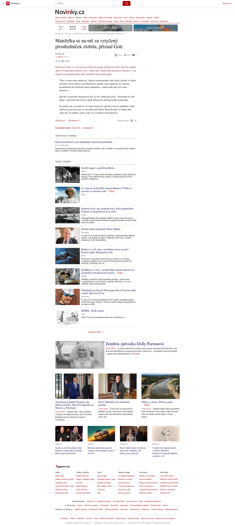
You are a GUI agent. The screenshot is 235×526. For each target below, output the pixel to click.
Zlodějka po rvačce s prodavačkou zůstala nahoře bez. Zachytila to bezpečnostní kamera (108, 271)
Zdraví (83, 256)
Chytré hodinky (157, 509)
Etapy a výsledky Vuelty (85, 479)
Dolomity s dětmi (145, 493)
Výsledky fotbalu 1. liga (106, 479)
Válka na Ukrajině (105, 17)
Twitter (72, 518)
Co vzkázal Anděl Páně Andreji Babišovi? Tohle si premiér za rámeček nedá (106, 190)
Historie (94, 21)
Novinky (58, 54)
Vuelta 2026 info (82, 476)
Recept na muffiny (125, 479)
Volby (85, 17)
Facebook (64, 518)
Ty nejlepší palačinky (126, 476)
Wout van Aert (81, 489)
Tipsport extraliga (104, 483)
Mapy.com (91, 501)
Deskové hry (135, 509)
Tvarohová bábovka (126, 486)
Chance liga (101, 476)
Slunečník (114, 505)
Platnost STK (165, 493)
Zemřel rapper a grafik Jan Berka (97, 167)
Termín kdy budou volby (64, 486)
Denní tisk (155, 21)
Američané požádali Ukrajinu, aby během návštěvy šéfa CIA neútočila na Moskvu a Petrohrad (74, 404)
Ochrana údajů (133, 518)
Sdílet (129, 55)
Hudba (83, 171)
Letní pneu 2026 (166, 476)
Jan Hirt (79, 483)
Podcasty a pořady (105, 21)
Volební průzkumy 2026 (64, 479)
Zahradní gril (156, 505)
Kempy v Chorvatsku (147, 476)
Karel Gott (76, 128)
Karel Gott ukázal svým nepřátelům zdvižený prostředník (83, 142)
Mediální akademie (106, 518)
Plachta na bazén (91, 505)
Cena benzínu (131, 501)
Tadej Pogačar (81, 486)
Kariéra (89, 518)
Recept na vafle (124, 489)
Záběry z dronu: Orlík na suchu (157, 402)
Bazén (80, 505)
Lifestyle (149, 17)
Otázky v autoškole (167, 489)
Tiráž (95, 518)
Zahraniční (93, 17)
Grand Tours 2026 (83, 493)
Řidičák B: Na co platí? (169, 486)
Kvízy (122, 21)
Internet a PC (60, 21)
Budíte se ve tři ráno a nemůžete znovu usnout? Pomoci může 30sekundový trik (105, 251)
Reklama (80, 518)
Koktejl (156, 17)
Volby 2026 (59, 476)
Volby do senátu (61, 489)
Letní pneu (124, 509)
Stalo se (71, 17)
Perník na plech (124, 493)
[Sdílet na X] (135, 120)
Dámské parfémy (111, 509)
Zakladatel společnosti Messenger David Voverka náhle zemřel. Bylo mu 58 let (108, 292)
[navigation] (3, 3)
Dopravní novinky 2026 (169, 483)
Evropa (83, 215)
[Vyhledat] (126, 3)
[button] (67, 174)
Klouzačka (124, 505)
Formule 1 (101, 489)
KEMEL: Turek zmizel (92, 310)
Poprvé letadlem (145, 479)
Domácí (79, 17)
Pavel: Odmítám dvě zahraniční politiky (113, 403)
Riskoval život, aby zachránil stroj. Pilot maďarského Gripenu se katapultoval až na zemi (107, 210)
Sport (116, 21)
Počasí (136, 21)
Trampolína (104, 505)
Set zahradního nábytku (139, 505)
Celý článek (135, 353)
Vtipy (83, 194)
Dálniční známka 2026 (168, 479)
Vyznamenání (87, 128)
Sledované (164, 21)
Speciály (128, 21)
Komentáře (118, 17)
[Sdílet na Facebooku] (131, 120)
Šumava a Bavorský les (148, 483)
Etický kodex (121, 518)
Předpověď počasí (104, 501)
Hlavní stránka (60, 17)
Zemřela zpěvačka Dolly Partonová (135, 343)
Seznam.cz (227, 3)
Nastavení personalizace (165, 518)
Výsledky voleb (61, 483)
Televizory (146, 509)
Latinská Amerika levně (148, 489)
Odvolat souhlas (147, 518)
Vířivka (165, 505)
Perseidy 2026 (118, 501)
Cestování (85, 21)
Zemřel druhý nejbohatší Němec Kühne (100, 229)
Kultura (132, 17)
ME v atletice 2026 (104, 486)
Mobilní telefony (81, 509)
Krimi (126, 17)
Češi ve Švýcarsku (146, 486)
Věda (78, 21)
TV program (144, 21)
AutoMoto (71, 21)
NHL (99, 493)
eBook (120, 55)
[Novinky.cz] (70, 12)
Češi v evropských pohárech (150, 501)
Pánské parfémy (171, 509)
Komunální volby (61, 493)
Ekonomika (140, 17)
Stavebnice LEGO (96, 509)
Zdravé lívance (124, 483)
